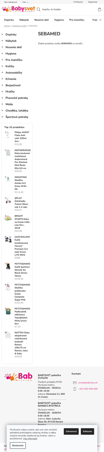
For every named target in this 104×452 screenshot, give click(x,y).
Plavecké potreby (17, 98)
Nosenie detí (14, 47)
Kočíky (10, 66)
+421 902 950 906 (88, 388)
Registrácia (92, 2)
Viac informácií (30, 438)
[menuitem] (9, 19)
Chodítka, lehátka (17, 110)
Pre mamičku (14, 60)
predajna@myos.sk (88, 382)
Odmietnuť (71, 431)
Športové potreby (17, 117)
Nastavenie (17, 445)
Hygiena (11, 53)
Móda (9, 104)
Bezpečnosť (13, 85)
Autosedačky (14, 72)
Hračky (10, 91)
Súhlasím (87, 431)
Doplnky (11, 34)
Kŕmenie (11, 79)
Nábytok (11, 41)
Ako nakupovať (10, 2)
